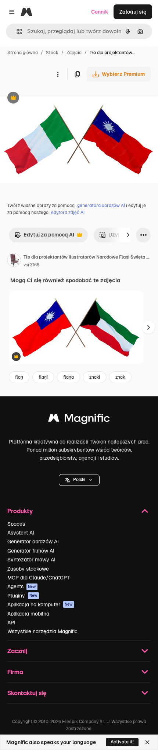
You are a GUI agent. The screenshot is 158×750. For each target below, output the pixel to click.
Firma (15, 672)
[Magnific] (79, 419)
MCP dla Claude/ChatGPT (38, 577)
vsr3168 (31, 265)
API (11, 622)
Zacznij (17, 651)
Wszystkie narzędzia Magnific (42, 631)
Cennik (99, 11)
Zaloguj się (132, 11)
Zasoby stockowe (28, 568)
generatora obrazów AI (101, 205)
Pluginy (22, 595)
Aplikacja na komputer (40, 604)
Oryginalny (51, 98)
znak (120, 377)
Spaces (16, 524)
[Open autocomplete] (16, 31)
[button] (79, 480)
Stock (52, 53)
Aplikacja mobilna (28, 613)
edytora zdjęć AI (68, 212)
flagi (43, 377)
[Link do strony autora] (14, 261)
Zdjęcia (74, 53)
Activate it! (122, 742)
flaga (68, 377)
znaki (94, 377)
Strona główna (22, 53)
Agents (21, 586)
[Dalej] (127, 235)
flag (19, 377)
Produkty (20, 511)
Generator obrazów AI (33, 541)
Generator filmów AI (30, 550)
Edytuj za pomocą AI (44, 236)
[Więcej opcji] (57, 74)
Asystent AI (20, 532)
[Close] (147, 742)
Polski (79, 480)
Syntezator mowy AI (31, 559)
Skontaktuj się (26, 693)
